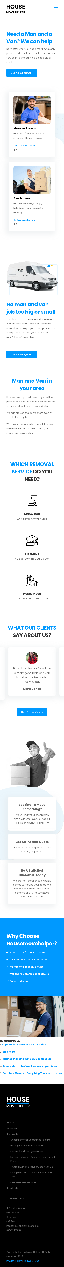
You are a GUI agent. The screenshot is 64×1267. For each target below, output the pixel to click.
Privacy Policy (14, 1260)
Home (10, 1122)
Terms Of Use (31, 1260)
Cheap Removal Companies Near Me (30, 1139)
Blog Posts (9, 1051)
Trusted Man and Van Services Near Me (26, 1059)
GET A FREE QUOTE (21, 73)
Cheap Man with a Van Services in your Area (30, 1066)
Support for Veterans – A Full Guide (24, 1044)
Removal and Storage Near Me (26, 1151)
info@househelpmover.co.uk (22, 1225)
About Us (12, 1128)
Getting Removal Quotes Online (27, 1145)
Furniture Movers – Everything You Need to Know (33, 1073)
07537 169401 (13, 1230)
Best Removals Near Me (23, 1182)
